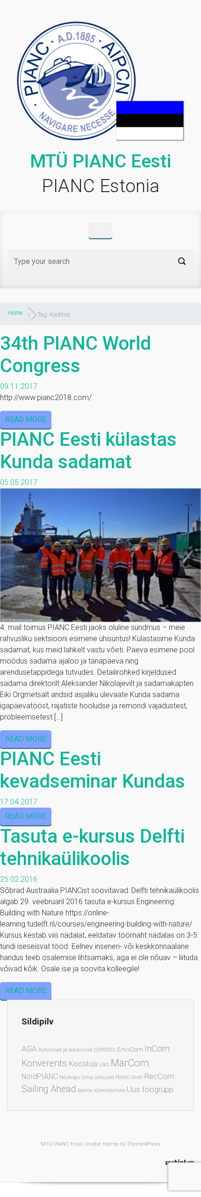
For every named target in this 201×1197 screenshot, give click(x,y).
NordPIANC (40, 1076)
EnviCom (130, 1049)
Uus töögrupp (150, 1089)
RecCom (159, 1076)
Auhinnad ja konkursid (65, 1050)
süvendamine (109, 1090)
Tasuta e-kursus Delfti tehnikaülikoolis (92, 847)
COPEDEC (104, 1050)
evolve (94, 1144)
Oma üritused (97, 1077)
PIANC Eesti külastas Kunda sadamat (88, 451)
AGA (29, 1048)
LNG (104, 1065)
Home (14, 312)
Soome (85, 1090)
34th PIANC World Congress (75, 354)
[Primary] (100, 230)
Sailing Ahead (49, 1089)
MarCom (130, 1063)
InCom (157, 1049)
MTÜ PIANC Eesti (100, 161)
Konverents (44, 1063)
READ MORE (25, 419)
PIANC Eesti (129, 1077)
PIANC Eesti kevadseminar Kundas (92, 770)
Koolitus (83, 1063)
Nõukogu (69, 1077)
